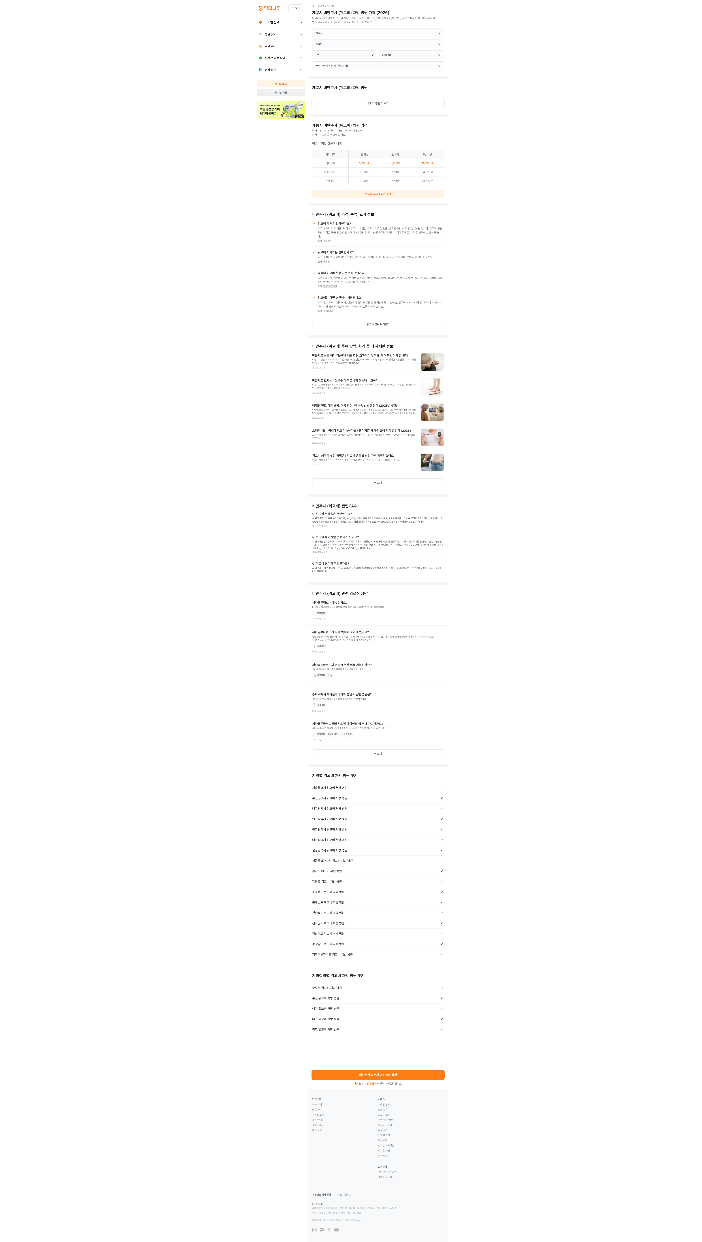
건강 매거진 (384, 1135)
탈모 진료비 (384, 1114)
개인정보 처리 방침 (321, 1194)
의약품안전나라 (330, 286)
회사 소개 (317, 1104)
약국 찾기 (383, 1130)
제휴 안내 (317, 1119)
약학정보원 (322, 525)
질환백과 (382, 1155)
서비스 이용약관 (343, 1194)
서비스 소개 (318, 1114)
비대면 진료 (384, 1104)
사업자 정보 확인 (354, 1212)
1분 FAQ (382, 1140)
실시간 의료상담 (386, 1145)
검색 (297, 8)
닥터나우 (327, 241)
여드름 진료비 (385, 1125)
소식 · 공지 (317, 1125)
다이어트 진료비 (386, 1119)
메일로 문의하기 (386, 1176)
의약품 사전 (384, 1150)
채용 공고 (317, 1130)
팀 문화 (316, 1109)
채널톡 (393, 1171)
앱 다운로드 (281, 83)
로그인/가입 (281, 92)
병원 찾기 (383, 1109)
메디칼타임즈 (329, 311)
